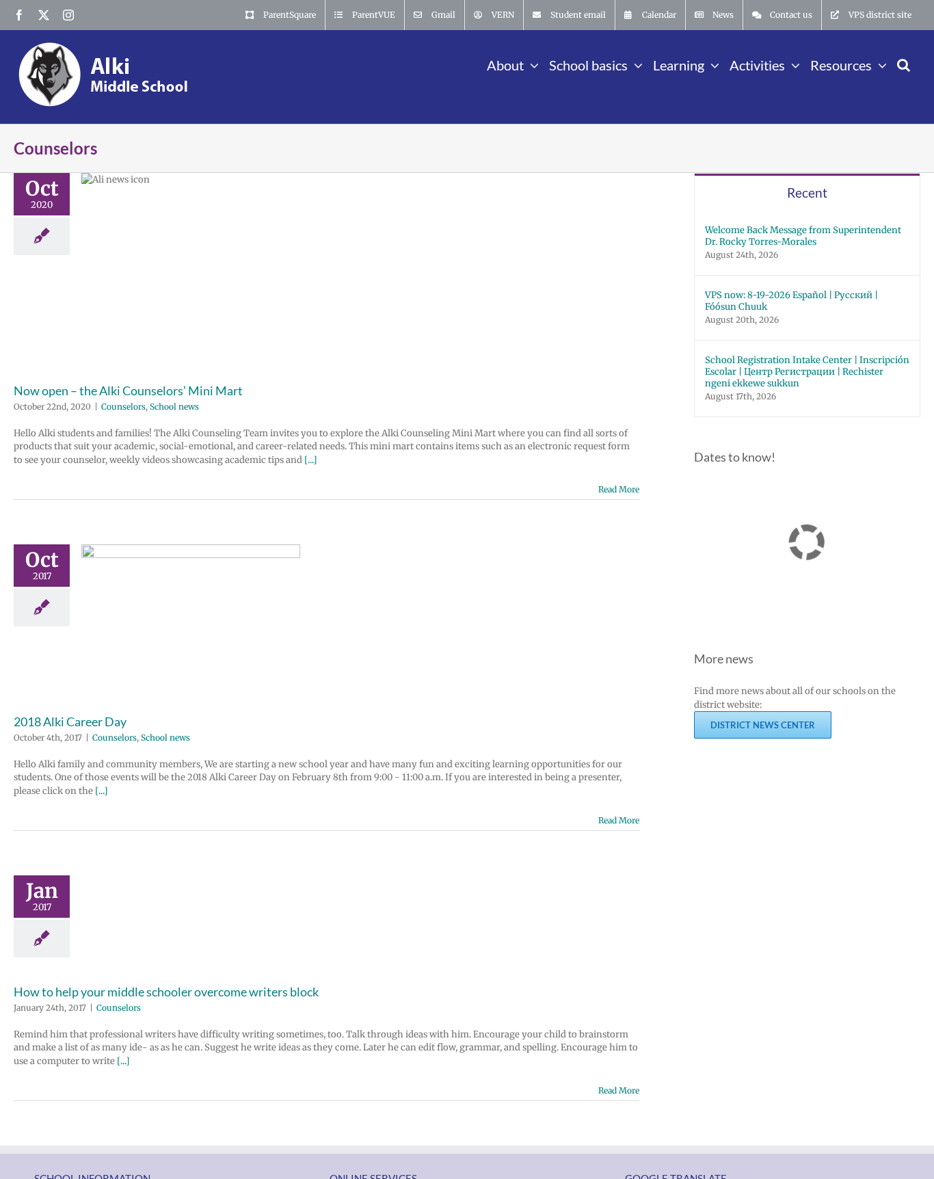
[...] (310, 460)
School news (174, 406)
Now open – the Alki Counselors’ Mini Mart (128, 390)
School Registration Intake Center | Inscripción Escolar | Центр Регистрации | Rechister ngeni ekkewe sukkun (807, 371)
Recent (807, 192)
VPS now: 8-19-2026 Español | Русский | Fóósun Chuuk (791, 301)
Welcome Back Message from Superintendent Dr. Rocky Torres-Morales (803, 236)
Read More (618, 489)
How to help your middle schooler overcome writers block (166, 991)
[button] (903, 63)
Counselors (123, 406)
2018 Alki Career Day (70, 721)
